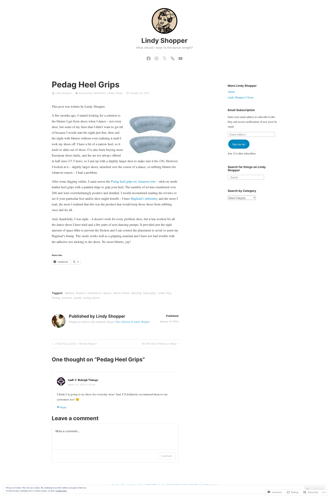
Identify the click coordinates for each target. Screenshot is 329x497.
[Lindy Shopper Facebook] (148, 57)
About (231, 91)
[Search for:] (246, 177)
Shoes (119, 93)
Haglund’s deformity (144, 198)
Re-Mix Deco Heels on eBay (159, 344)
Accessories (85, 93)
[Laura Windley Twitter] (164, 57)
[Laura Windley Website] (172, 57)
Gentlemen (100, 93)
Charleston (94, 293)
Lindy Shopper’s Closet (240, 97)
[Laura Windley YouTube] (180, 57)
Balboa (69, 293)
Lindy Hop (164, 293)
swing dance (91, 298)
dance (107, 293)
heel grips (149, 293)
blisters (80, 293)
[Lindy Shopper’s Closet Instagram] (156, 57)
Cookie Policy (61, 490)
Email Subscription (241, 110)
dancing (136, 293)
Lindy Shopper (164, 40)
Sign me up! (239, 144)
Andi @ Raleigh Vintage (83, 380)
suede (77, 298)
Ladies (110, 93)
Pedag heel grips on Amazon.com (133, 181)
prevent (67, 298)
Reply (63, 407)
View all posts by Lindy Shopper (132, 321)
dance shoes (121, 293)
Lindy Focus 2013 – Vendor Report (73, 344)
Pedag (56, 298)
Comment (166, 455)
